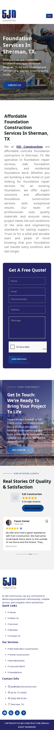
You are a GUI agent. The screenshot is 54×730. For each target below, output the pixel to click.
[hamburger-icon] (49, 16)
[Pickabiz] (23, 712)
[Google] (10, 712)
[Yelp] (17, 712)
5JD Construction (29, 147)
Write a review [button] (33, 508)
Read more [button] (11, 546)
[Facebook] (4, 712)
